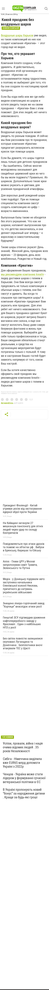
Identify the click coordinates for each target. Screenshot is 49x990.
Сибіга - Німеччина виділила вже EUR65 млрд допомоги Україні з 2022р (22, 762)
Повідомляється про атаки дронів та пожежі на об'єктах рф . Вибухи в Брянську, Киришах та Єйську (23, 547)
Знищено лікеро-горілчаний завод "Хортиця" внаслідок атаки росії (23, 605)
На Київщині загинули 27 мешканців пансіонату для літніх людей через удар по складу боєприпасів (23, 528)
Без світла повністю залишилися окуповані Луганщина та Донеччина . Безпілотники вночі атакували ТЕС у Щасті (23, 643)
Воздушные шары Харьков (17, 35)
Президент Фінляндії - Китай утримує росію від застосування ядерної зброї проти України (22, 509)
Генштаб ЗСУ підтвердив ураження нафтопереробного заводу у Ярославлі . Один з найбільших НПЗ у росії (24, 622)
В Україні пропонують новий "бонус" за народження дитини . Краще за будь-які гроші (24, 793)
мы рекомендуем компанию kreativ (22, 274)
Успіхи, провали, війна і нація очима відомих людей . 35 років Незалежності (23, 747)
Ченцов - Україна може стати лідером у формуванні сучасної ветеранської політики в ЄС (24, 778)
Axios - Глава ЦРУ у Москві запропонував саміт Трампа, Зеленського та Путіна (20, 565)
